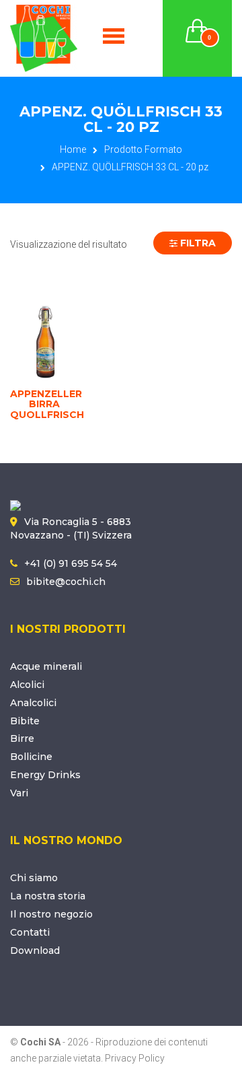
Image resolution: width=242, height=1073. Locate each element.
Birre (22, 738)
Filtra (196, 243)
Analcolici (33, 703)
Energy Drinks (45, 775)
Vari (19, 793)
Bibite (25, 721)
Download (35, 950)
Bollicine (31, 757)
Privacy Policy (135, 1058)
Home (73, 149)
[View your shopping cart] (197, 23)
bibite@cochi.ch (66, 582)
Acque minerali (46, 666)
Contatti (30, 932)
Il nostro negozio (51, 914)
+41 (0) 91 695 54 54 (70, 563)
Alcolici (27, 685)
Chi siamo (34, 878)
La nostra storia (47, 896)
